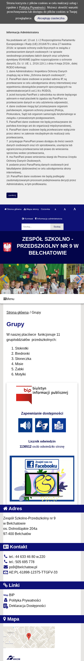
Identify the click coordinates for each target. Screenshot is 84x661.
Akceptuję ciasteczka (50, 18)
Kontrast (28, 218)
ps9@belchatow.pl (22, 567)
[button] (5, 279)
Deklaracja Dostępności (27, 606)
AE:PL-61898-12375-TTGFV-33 (33, 572)
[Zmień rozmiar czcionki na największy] (75, 209)
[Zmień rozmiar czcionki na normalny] (55, 209)
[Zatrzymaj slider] (42, 289)
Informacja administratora (49, 218)
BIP (11, 595)
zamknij (12, 195)
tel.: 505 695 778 (21, 562)
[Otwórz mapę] (29, 637)
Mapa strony (32, 209)
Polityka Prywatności (24, 600)
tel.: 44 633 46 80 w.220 (26, 557)
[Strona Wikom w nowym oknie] (13, 658)
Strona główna (14, 209)
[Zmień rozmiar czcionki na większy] (65, 209)
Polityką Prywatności (32, 7)
